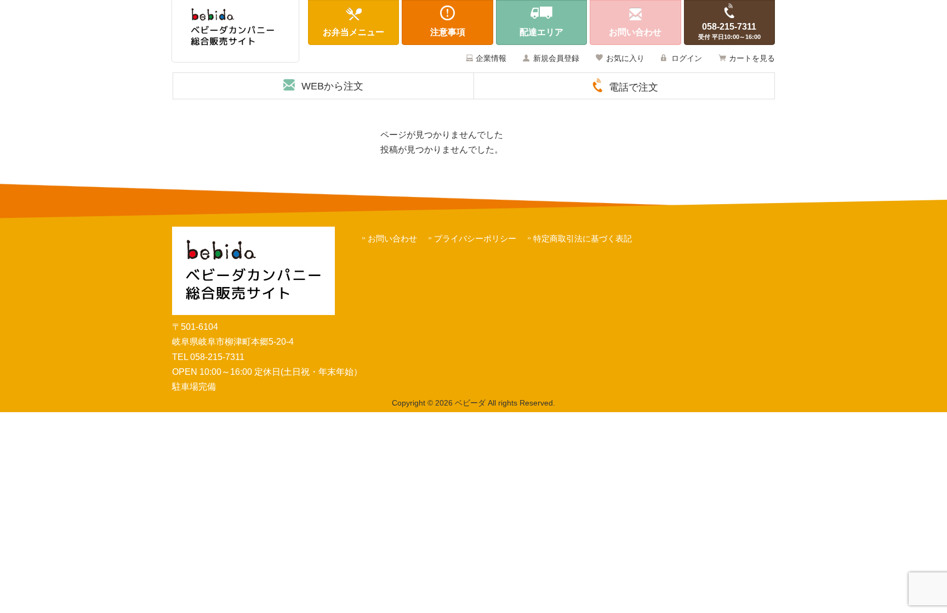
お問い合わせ (392, 238)
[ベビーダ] (235, 31)
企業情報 (491, 58)
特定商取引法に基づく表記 (582, 238)
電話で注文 (633, 87)
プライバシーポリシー (475, 238)
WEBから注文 (332, 86)
